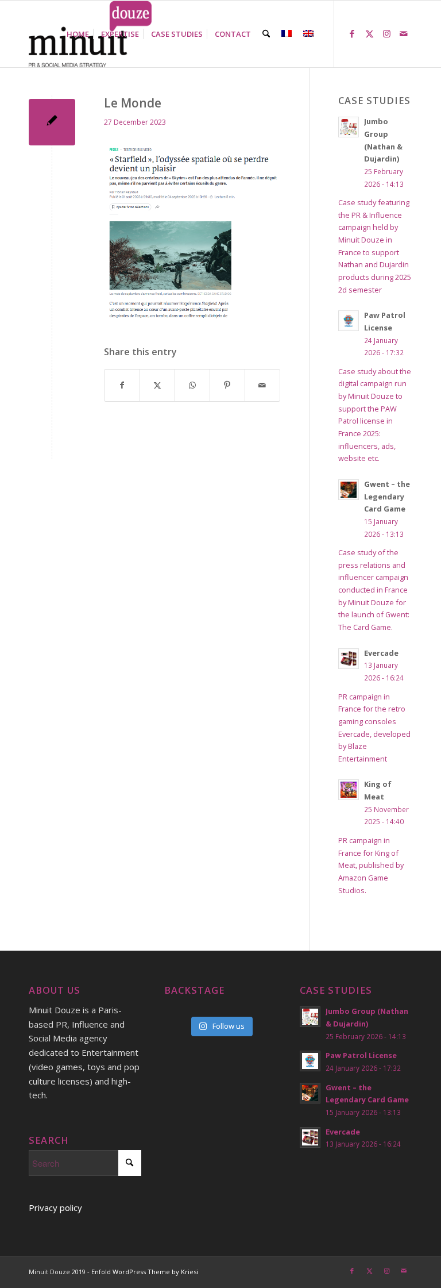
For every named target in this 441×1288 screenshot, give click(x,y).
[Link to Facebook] (352, 33)
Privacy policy (55, 1207)
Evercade (381, 653)
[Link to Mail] (403, 33)
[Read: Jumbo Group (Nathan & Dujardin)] (348, 127)
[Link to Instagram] (386, 33)
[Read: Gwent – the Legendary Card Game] (348, 489)
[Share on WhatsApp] (192, 385)
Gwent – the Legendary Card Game (387, 496)
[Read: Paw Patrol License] (348, 320)
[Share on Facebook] (122, 385)
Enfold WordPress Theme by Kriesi (144, 1271)
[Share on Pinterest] (227, 385)
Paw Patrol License (361, 1055)
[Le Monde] (52, 122)
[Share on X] (157, 385)
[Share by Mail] (262, 385)
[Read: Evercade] (348, 658)
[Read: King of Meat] (348, 789)
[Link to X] (369, 33)
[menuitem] (78, 34)
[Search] (266, 34)
